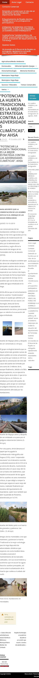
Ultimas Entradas (33, 97)
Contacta (29, 2)
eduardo (4, 139)
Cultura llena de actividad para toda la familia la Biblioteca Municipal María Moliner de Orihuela (5, 640)
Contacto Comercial (10, 6)
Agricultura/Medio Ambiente (13, 61)
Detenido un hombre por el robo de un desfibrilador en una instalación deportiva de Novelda (18, 13)
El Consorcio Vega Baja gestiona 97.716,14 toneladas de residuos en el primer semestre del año (33, 222)
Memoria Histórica (27, 71)
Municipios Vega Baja (10, 75)
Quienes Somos (8, 45)
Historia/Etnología (9, 71)
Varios (4, 89)
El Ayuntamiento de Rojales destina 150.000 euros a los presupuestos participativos (17, 21)
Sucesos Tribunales (9, 85)
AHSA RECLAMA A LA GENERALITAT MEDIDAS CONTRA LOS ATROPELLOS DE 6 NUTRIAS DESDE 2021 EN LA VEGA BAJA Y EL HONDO (33, 179)
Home (4, 2)
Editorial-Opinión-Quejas (25, 66)
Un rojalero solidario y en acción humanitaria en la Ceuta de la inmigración (33, 108)
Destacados (6, 66)
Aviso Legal (16, 2)
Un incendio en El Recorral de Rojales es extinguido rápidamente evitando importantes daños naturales (19, 51)
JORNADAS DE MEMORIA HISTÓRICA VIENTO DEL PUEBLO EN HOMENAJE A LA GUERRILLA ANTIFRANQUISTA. (18, 29)
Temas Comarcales (28, 85)
